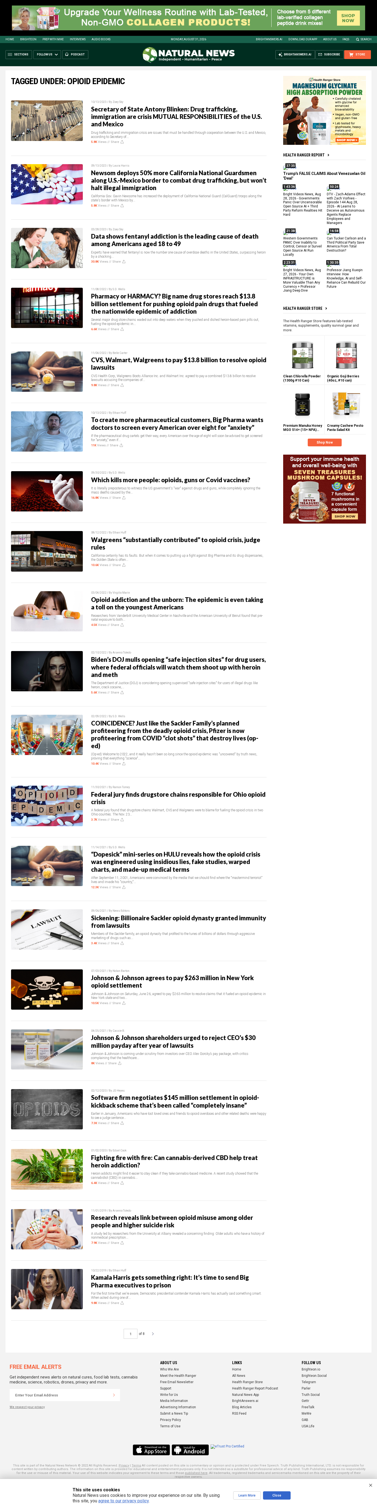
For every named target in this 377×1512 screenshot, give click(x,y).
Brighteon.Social (314, 1376)
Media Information (174, 1401)
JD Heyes (119, 1090)
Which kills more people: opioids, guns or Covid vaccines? (170, 480)
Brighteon (28, 39)
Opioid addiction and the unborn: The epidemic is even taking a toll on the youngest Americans (177, 603)
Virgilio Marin (121, 592)
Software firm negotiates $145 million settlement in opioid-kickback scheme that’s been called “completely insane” (175, 1101)
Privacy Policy (170, 1420)
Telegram (309, 1382)
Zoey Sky (118, 101)
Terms (136, 1465)
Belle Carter (120, 352)
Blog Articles (242, 1407)
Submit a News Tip (174, 1413)
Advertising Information (178, 1407)
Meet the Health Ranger (178, 1376)
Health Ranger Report (304, 155)
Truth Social (311, 1395)
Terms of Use (170, 1426)
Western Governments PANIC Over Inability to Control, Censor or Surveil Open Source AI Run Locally (302, 246)
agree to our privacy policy (123, 1500)
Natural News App (245, 1395)
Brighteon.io (311, 1369)
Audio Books (101, 39)
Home (10, 39)
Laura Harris (121, 165)
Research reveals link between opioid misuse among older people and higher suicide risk (172, 1221)
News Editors (121, 910)
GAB (305, 1420)
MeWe (306, 1413)
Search (366, 39)
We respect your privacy (27, 1407)
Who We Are (169, 1369)
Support (165, 1388)
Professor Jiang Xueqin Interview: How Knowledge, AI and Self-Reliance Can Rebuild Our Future (346, 278)
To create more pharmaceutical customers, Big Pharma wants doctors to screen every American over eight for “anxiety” (177, 423)
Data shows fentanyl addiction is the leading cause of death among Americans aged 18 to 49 (175, 240)
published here (196, 1473)
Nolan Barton (121, 970)
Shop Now (325, 442)
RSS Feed (239, 1413)
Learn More (247, 1495)
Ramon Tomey (121, 787)
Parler (306, 1388)
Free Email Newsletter (176, 1382)
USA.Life (308, 1426)
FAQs (346, 39)
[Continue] (114, 1395)
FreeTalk (308, 1407)
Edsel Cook (119, 1150)
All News (238, 1376)
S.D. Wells (119, 289)
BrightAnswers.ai (269, 39)
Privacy (124, 1465)
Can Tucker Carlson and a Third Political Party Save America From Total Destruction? (346, 244)
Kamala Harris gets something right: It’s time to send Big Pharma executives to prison (170, 1281)
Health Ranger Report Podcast (255, 1388)
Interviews (78, 39)
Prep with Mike (53, 39)
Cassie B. (119, 1030)
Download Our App (302, 39)
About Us (329, 39)
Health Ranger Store (302, 308)
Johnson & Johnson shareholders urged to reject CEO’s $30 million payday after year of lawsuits (173, 1041)
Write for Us (169, 1395)
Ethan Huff (119, 412)
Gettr (305, 1401)
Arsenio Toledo (122, 652)
